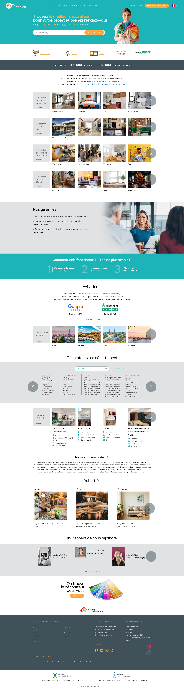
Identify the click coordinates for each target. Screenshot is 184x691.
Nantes (35, 642)
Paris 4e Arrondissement (112, 388)
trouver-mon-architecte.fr (75, 680)
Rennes (35, 633)
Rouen (127, 390)
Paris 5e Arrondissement (112, 390)
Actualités (129, 629)
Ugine (44, 396)
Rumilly (65, 388)
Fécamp (128, 381)
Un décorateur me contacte (56, 5)
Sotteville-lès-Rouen (132, 396)
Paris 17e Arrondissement (92, 392)
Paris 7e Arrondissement (112, 394)
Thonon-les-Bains (69, 394)
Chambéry (45, 383)
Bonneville (66, 383)
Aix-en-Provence (70, 633)
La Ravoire (45, 388)
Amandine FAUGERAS (95, 551)
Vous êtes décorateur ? (157, 5)
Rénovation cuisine (102, 632)
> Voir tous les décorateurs (92, 571)
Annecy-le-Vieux (68, 379)
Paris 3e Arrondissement (112, 387)
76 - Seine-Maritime (132, 375)
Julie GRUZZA (132, 555)
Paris (85, 377)
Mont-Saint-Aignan (131, 388)
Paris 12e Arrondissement (92, 383)
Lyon (35, 627)
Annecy (65, 377)
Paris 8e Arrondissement (112, 396)
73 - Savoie (46, 375)
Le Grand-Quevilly (131, 383)
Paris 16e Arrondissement (92, 390)
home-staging (111, 81)
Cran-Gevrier (67, 387)
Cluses (65, 385)
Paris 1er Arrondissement (112, 379)
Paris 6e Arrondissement (112, 392)
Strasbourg (37, 630)
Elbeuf (127, 379)
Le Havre (128, 385)
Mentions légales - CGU (134, 635)
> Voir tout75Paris (118, 369)
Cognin (44, 385)
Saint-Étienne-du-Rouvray (131, 393)
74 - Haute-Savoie (69, 375)
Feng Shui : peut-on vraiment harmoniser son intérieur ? (128, 524)
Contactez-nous (90, 5)
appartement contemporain (59, 430)
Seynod (65, 392)
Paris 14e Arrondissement (92, 387)
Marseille (67, 627)
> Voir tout (39, 107)
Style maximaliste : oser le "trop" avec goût (49, 524)
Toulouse (36, 636)
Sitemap (129, 632)
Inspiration (39, 489)
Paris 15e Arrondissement (92, 388)
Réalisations (73, 5)
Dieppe (127, 377)
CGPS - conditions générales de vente (138, 639)
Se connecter (137, 5)
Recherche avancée (95, 37)
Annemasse (66, 381)
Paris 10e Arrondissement (92, 379)
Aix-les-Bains (46, 377)
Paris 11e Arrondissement (91, 381)
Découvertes (82, 489)
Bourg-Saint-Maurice (49, 381)
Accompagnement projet (104, 629)
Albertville (45, 379)
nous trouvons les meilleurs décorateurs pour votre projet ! (104, 84)
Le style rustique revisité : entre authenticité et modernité (88, 524)
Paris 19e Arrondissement (113, 377)
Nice (65, 639)
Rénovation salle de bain (104, 635)
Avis (81, 5)
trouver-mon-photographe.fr (136, 680)
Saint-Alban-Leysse (48, 390)
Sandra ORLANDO (60, 555)
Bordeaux (67, 636)
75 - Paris (87, 375)
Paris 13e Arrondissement (92, 385)
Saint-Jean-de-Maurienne (47, 393)
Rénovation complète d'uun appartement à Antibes (138, 431)
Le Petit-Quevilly (130, 387)
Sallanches (66, 390)
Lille (34, 639)
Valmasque (108, 428)
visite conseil (95, 81)
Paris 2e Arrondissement (112, 385)
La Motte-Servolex (48, 387)
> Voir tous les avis (92, 319)
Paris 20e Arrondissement (110, 382)
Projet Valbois (84, 428)
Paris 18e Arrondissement (92, 394)
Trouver (77, 596)
